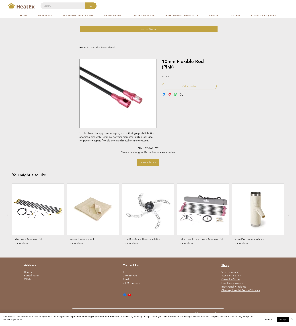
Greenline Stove (230, 279)
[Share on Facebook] (164, 94)
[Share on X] (181, 94)
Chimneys (254, 290)
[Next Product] (288, 215)
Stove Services (229, 272)
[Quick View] (38, 209)
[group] (148, 215)
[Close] (292, 319)
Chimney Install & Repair (235, 290)
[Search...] (91, 5)
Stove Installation (231, 275)
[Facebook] (125, 295)
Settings (268, 319)
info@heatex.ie (131, 282)
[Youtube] (130, 295)
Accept (282, 319)
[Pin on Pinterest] (170, 94)
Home (82, 47)
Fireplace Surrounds (232, 282)
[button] (45, 15)
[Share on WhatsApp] (175, 94)
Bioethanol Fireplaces (233, 286)
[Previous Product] (7, 215)
